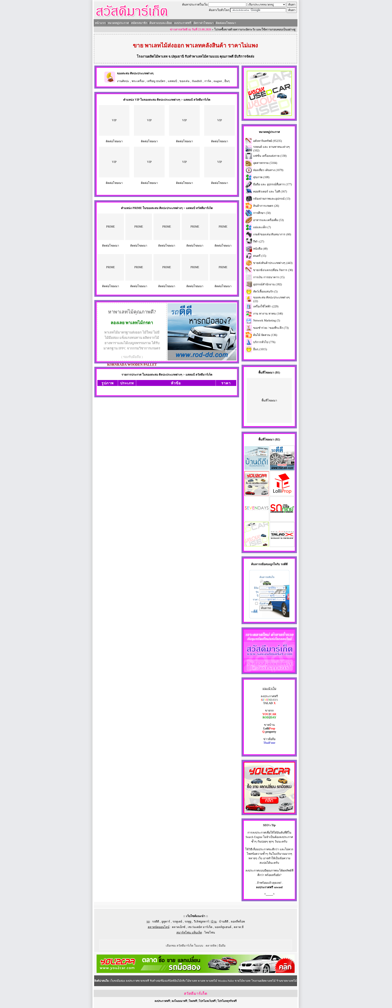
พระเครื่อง (138, 81)
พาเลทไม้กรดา (139, 322)
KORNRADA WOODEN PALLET (132, 365)
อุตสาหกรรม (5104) (265, 162)
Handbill (197, 81)
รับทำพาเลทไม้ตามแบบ (202, 56)
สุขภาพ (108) (261, 177)
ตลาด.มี (239, 927)
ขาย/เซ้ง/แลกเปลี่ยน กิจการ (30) (273, 270)
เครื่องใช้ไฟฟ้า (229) (265, 306)
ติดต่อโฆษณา (114, 141)
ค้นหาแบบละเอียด (160, 22)
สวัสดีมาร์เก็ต (195, 993)
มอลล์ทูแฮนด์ (223, 927)
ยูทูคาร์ (165, 921)
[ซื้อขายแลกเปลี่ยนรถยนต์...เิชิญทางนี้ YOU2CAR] (269, 812)
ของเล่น (184, 81)
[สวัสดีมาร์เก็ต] (132, 17)
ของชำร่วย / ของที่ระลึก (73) (271, 327)
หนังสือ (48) (260, 248)
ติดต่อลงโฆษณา (226, 22)
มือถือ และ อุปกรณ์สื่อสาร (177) (272, 184)
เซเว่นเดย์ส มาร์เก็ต (200, 927)
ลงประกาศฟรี (182, 22)
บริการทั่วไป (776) (264, 342)
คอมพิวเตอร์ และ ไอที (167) (270, 191)
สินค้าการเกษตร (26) (266, 205)
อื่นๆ (227, 81)
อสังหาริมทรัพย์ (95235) (267, 140)
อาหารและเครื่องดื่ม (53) (268, 220)
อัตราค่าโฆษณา (204, 22)
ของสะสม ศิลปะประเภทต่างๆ (135, 73)
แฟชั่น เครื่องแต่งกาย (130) (270, 155)
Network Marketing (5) (266, 320)
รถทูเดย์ (177, 921)
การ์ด (207, 81)
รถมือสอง (264, 564)
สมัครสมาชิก (139, 22)
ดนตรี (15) (259, 255)
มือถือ (222, 945)
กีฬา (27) (258, 241)
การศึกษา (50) (262, 212)
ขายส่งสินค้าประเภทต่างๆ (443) (273, 263)
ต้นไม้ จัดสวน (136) (265, 335)
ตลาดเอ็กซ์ (178, 927)
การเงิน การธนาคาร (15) (269, 277)
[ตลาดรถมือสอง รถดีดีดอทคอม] (282, 469)
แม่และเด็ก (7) (262, 227)
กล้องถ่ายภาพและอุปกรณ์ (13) (271, 198)
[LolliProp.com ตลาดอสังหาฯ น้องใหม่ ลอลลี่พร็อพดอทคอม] (282, 495)
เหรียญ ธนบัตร (156, 81)
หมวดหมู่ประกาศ (118, 22)
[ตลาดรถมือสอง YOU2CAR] (196, 972)
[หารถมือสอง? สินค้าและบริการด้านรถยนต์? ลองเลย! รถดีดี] (202, 359)
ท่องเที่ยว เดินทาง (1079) (268, 170)
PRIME (110, 226)
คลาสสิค (211, 945)
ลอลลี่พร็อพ (238, 921)
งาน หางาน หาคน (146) (268, 313)
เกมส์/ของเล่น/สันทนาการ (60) (272, 234)
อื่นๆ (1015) (260, 349)
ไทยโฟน (209, 932)
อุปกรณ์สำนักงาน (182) (267, 284)
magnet (218, 81)
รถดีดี (155, 921)
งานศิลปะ (123, 81)
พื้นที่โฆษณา (269, 400)
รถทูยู (188, 921)
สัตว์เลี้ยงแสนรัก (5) (265, 291)
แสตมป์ (172, 81)
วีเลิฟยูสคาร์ (201, 921)
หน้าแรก (100, 22)
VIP (114, 120)
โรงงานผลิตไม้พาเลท (152, 56)
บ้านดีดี (223, 921)
